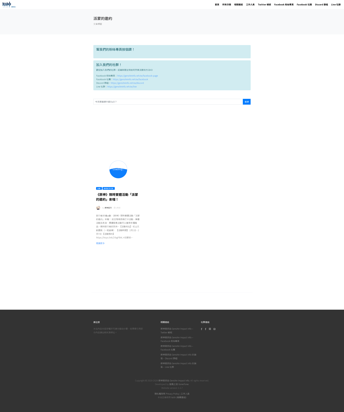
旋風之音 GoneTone (179, 384)
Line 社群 (336, 4)
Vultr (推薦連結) (178, 397)
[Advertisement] (172, 130)
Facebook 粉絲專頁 (284, 4)
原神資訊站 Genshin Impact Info (173, 380)
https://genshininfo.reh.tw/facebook (130, 79)
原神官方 (108, 207)
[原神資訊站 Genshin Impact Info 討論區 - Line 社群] (214, 328)
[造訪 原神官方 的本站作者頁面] (98, 209)
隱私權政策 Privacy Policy (167, 393)
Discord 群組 (321, 4)
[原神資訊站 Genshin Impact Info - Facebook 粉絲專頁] (202, 328)
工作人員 (250, 4)
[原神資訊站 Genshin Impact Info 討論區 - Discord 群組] (210, 328)
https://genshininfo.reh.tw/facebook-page (137, 75)
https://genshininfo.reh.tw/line (122, 86)
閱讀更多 (100, 243)
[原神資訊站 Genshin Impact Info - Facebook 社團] (205, 328)
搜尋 (247, 101)
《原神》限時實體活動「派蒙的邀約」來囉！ (117, 197)
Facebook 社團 (304, 4)
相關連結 (238, 4)
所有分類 (226, 4)
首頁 (217, 4)
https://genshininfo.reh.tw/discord (127, 82)
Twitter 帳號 (264, 4)
